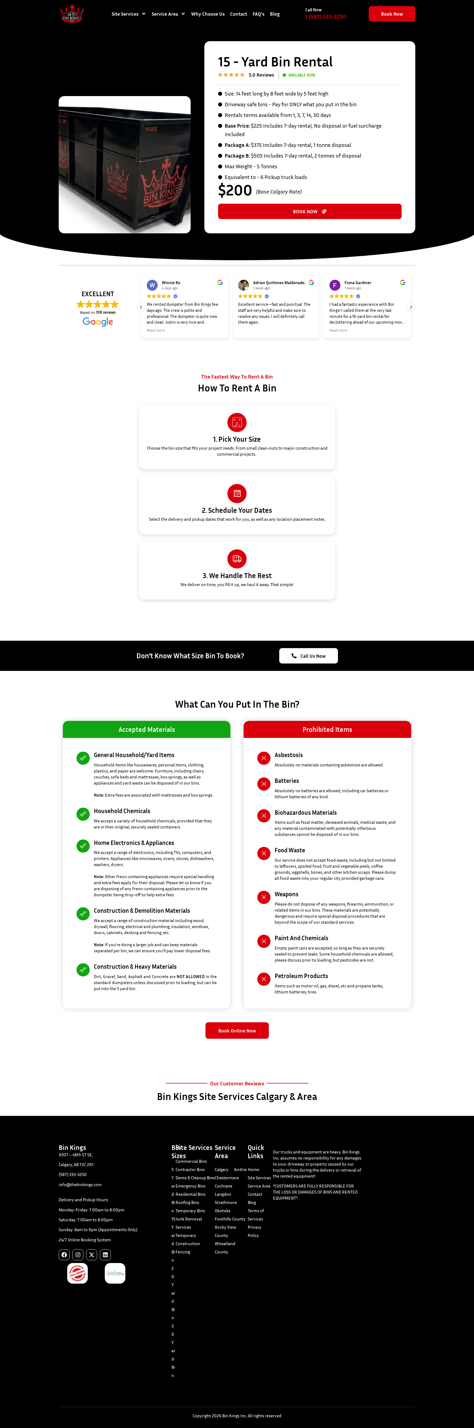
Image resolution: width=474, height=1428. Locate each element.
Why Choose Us (208, 14)
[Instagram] (77, 1254)
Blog (275, 14)
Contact (238, 14)
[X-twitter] (91, 1254)
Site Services (125, 14)
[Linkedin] (105, 1254)
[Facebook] (64, 1254)
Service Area (165, 14)
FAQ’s (258, 14)
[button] (411, 307)
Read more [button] (156, 330)
